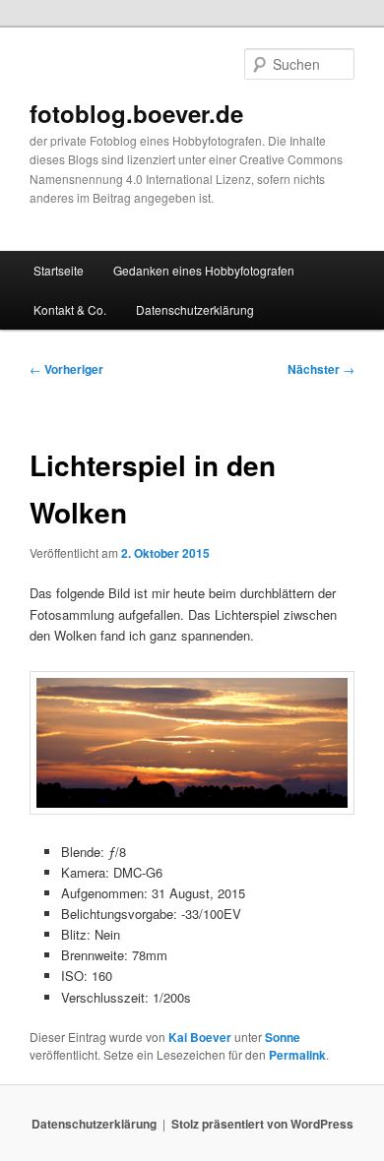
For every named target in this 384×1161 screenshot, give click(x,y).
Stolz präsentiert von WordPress (262, 1123)
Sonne (282, 1037)
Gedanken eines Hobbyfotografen (203, 270)
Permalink (297, 1055)
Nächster (321, 369)
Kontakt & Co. (69, 309)
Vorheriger (66, 369)
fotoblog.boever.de (136, 113)
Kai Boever (199, 1037)
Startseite (58, 270)
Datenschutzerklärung (195, 309)
